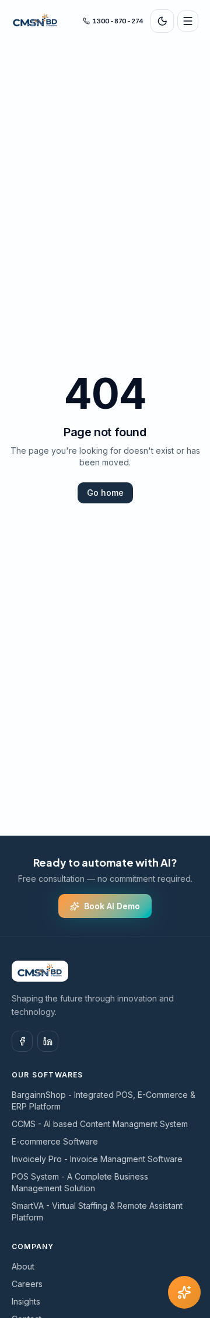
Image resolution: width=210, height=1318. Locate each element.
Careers (27, 1284)
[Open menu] (187, 21)
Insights (26, 1301)
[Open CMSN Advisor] (184, 1292)
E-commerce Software (55, 1141)
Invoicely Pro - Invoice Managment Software (97, 1159)
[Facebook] (22, 1041)
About (23, 1266)
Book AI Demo (112, 906)
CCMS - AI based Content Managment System (100, 1124)
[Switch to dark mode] (162, 21)
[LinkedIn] (47, 1041)
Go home (105, 493)
